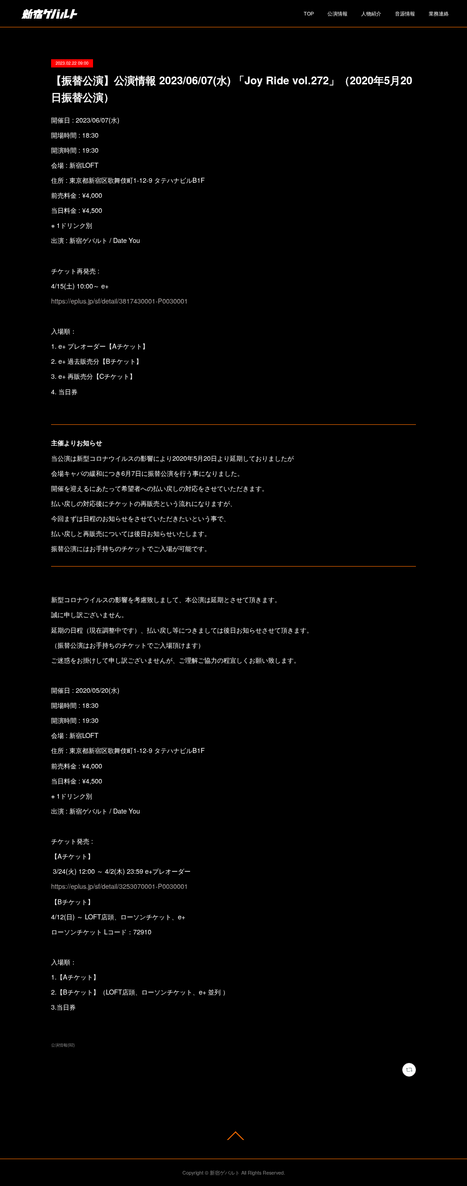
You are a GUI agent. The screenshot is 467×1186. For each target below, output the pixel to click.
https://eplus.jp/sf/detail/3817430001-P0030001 (119, 300)
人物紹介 (371, 13)
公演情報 (337, 13)
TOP (309, 13)
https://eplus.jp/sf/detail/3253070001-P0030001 (119, 886)
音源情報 (405, 13)
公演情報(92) (63, 1045)
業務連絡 (439, 13)
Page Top (233, 1135)
